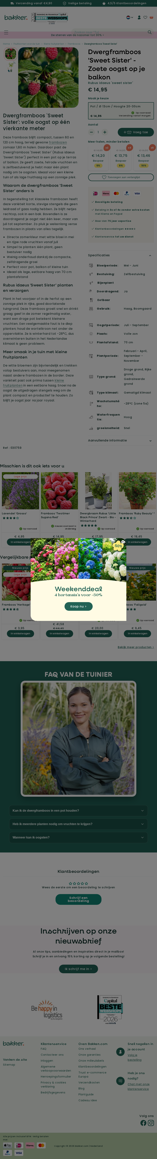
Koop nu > (78, 606)
